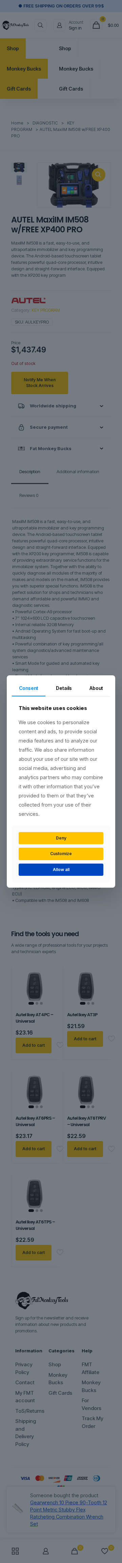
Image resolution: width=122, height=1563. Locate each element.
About (96, 688)
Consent (28, 688)
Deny (61, 838)
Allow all (61, 869)
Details (64, 688)
